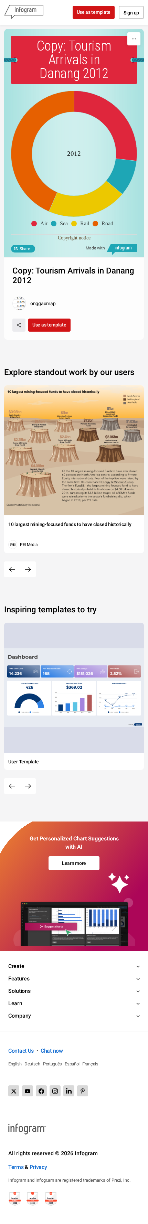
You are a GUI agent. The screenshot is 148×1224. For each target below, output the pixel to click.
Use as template (94, 12)
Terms (16, 1167)
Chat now (52, 1051)
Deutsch (32, 1063)
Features (19, 978)
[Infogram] (23, 12)
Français (90, 1063)
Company (19, 1015)
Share (25, 248)
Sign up (131, 12)
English (15, 1063)
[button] (41, 223)
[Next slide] (27, 569)
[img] (105, 126)
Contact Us (21, 1051)
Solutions (19, 991)
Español (72, 1063)
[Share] (18, 325)
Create (16, 966)
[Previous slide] (12, 569)
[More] (133, 38)
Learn (15, 1003)
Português (52, 1063)
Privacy (38, 1167)
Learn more (74, 863)
